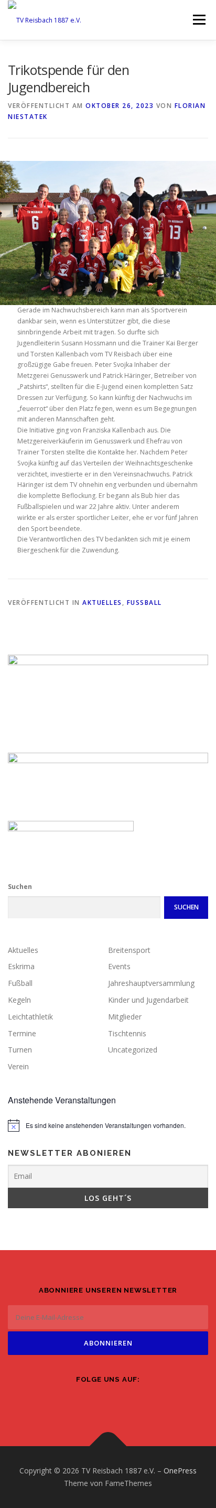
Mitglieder (125, 1017)
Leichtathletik (30, 1017)
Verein (18, 1066)
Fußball (144, 602)
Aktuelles (102, 602)
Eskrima (21, 966)
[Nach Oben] (108, 1446)
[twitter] (108, 1401)
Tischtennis (127, 1033)
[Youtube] (137, 1401)
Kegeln (19, 1000)
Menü (198, 19)
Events (119, 966)
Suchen (20, 886)
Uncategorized (132, 1050)
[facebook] (79, 1401)
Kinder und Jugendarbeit (148, 1000)
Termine (22, 1033)
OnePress (180, 1471)
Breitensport (129, 950)
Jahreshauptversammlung (151, 983)
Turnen (20, 1050)
